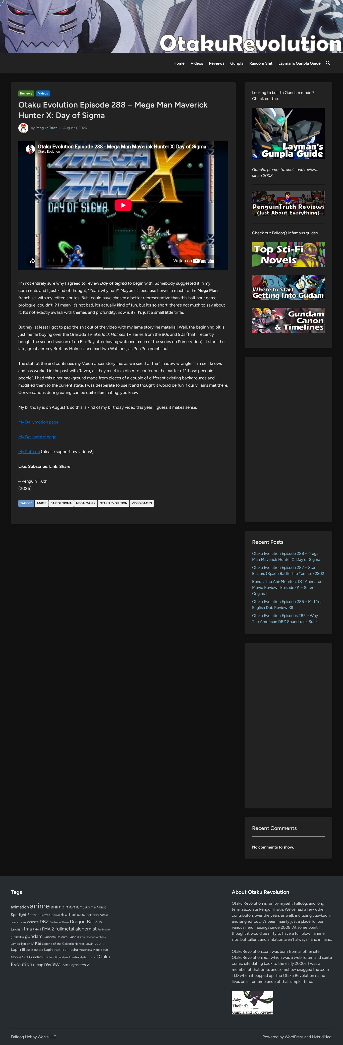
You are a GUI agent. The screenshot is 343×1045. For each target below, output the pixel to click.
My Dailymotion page (38, 422)
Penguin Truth (47, 128)
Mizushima (85, 950)
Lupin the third (55, 950)
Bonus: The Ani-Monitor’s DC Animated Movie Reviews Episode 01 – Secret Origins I (287, 587)
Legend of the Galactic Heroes (63, 944)
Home (179, 63)
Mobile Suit (100, 950)
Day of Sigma (61, 503)
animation (20, 906)
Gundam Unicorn (56, 937)
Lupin (98, 943)
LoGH (89, 944)
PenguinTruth (271, 909)
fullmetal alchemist (76, 929)
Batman (33, 914)
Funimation (104, 929)
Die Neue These (59, 922)
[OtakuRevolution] (171, 26)
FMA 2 (48, 928)
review (52, 964)
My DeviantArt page (37, 436)
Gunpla (236, 63)
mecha (73, 950)
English (17, 929)
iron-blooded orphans (93, 937)
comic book (18, 922)
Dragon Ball (82, 921)
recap (38, 964)
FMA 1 (37, 929)
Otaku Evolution (113, 503)
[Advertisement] (288, 439)
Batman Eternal (50, 915)
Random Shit (260, 63)
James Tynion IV (22, 944)
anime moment (67, 907)
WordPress (294, 1036)
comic (104, 915)
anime (41, 503)
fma (28, 929)
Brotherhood (73, 914)
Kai (38, 943)
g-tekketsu (17, 937)
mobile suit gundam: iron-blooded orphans (69, 957)
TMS (83, 965)
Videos (197, 63)
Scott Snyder (70, 965)
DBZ (44, 921)
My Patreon (29, 451)
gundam (34, 936)
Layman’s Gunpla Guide (299, 63)
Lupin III (18, 949)
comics (33, 922)
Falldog (300, 903)
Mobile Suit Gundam (27, 957)
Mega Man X (85, 503)
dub (98, 922)
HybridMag (321, 1036)
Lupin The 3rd (34, 950)
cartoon (92, 914)
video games (142, 503)
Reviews (216, 63)
